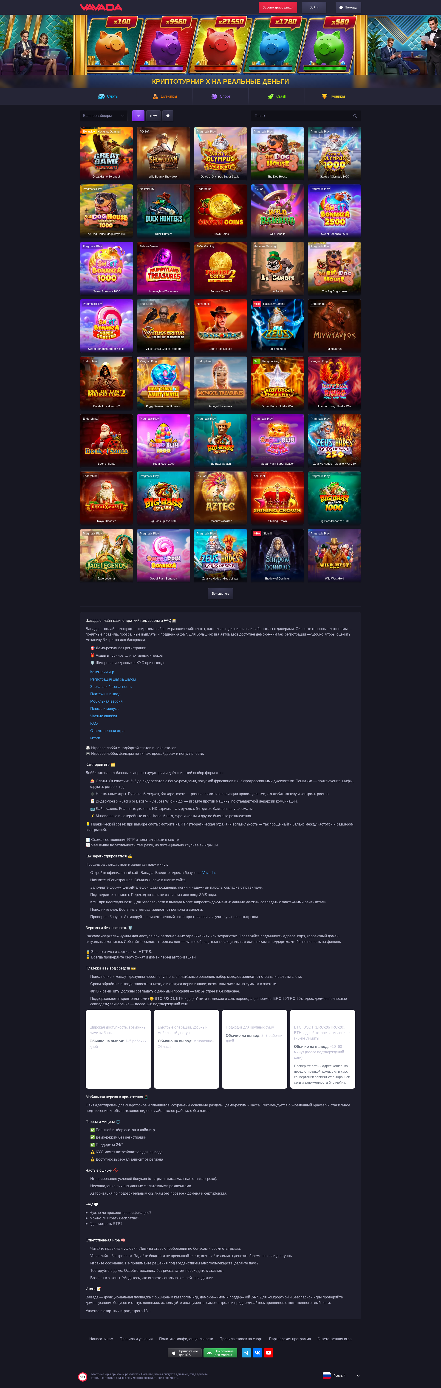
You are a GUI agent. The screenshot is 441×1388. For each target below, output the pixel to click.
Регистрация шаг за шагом (113, 679)
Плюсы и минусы (104, 709)
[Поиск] (355, 116)
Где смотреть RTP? (106, 1224)
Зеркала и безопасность (111, 687)
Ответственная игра (107, 731)
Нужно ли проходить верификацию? (120, 1213)
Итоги (95, 738)
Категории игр (102, 672)
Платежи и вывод (105, 694)
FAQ (94, 723)
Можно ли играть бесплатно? (114, 1218)
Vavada (208, 873)
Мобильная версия (106, 701)
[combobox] (104, 115)
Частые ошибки (103, 716)
